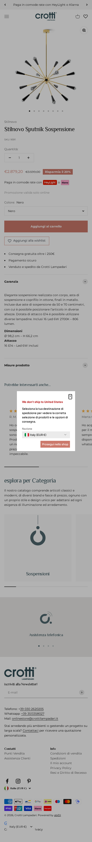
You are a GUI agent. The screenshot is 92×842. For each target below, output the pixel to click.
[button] (70, 396)
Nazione (27, 428)
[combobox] (35, 435)
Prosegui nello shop (55, 444)
